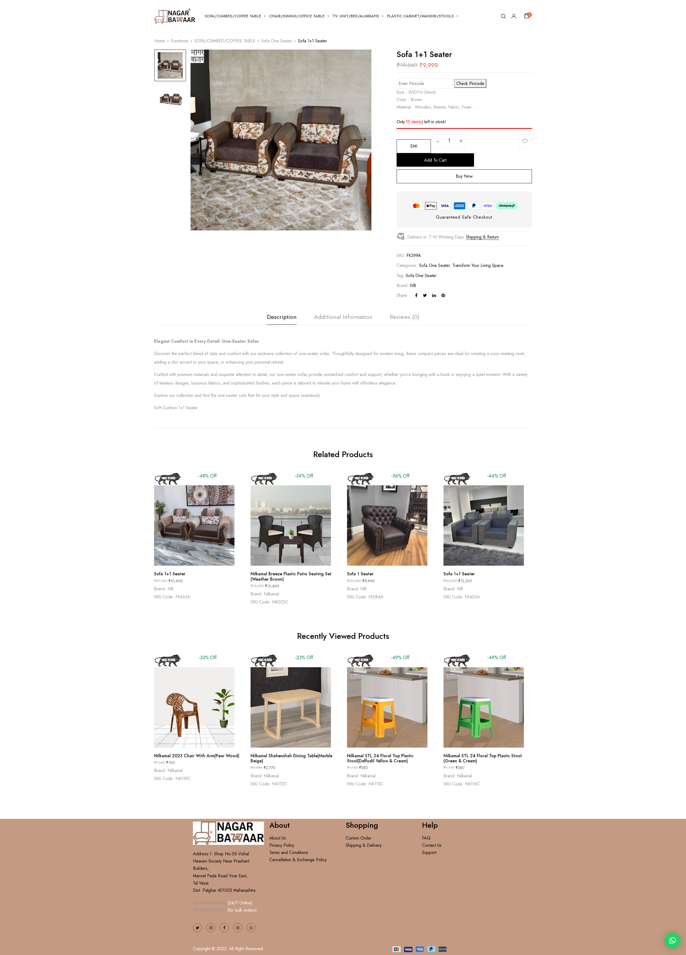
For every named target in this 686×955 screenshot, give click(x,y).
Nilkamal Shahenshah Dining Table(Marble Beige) (291, 758)
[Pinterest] (443, 295)
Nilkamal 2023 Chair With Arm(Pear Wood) (196, 755)
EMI (413, 146)
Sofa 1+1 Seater (169, 573)
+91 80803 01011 (209, 910)
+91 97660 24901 (209, 903)
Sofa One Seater (276, 41)
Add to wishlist (525, 141)
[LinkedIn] (434, 295)
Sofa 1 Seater (360, 573)
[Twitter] (425, 295)
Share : (403, 295)
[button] (527, 16)
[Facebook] (416, 295)
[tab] (282, 318)
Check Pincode (470, 83)
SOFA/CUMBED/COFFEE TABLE (233, 16)
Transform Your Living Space (478, 265)
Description (282, 316)
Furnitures (179, 41)
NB (413, 285)
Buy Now (464, 176)
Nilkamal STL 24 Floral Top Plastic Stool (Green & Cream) (482, 758)
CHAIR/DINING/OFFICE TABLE (297, 16)
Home (159, 41)
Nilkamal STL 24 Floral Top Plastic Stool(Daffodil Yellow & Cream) (380, 758)
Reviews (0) (404, 316)
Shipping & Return (482, 237)
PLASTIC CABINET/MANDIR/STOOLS (420, 16)
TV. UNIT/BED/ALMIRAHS (356, 16)
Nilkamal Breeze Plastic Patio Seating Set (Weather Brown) (291, 576)
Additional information (343, 316)
